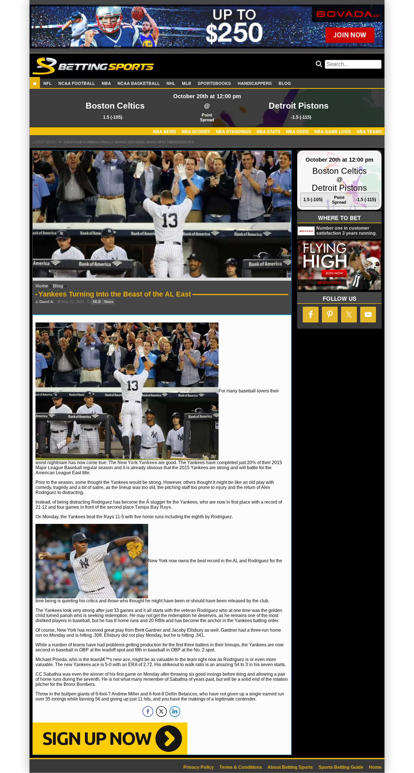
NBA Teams (369, 131)
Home (41, 286)
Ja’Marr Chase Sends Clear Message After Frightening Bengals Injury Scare (139, 142)
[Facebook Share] (148, 711)
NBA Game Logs (332, 131)
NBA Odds (297, 131)
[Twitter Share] (161, 711)
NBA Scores (196, 131)
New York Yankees (137, 462)
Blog (285, 83)
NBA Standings (233, 131)
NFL (47, 83)
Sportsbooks (214, 83)
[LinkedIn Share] (175, 711)
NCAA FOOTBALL (76, 83)
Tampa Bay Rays (153, 507)
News (108, 302)
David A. (46, 302)
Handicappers (255, 83)
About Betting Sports (290, 767)
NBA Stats (268, 131)
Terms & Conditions (240, 767)
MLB (186, 83)
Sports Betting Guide (341, 767)
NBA (106, 83)
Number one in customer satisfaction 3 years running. (346, 231)
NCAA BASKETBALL (138, 83)
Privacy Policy (198, 767)
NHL (170, 83)
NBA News (164, 131)
